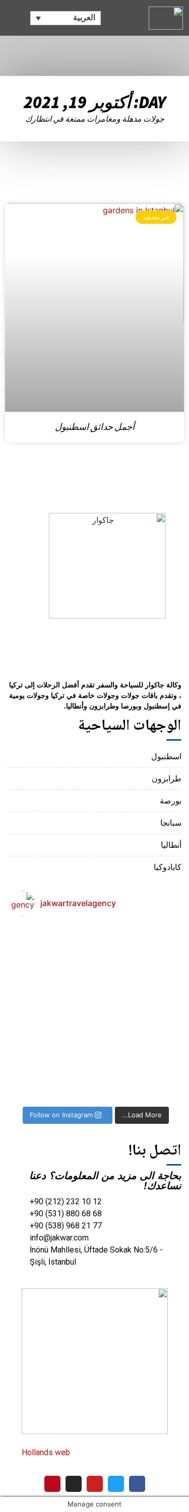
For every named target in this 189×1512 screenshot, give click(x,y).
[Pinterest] (52, 1484)
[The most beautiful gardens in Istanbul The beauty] (38, 953)
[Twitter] (116, 1484)
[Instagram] (74, 1484)
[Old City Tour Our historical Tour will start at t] (150, 953)
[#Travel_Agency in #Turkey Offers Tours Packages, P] (150, 1072)
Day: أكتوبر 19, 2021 (94, 102)
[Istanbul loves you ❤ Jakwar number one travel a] (38, 1013)
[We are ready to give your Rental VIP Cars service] (94, 1072)
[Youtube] (95, 1484)
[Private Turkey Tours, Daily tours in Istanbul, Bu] (150, 1013)
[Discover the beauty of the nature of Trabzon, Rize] (94, 1013)
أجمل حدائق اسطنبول (95, 427)
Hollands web (47, 1452)
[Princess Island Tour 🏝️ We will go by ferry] (94, 953)
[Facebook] (137, 1484)
